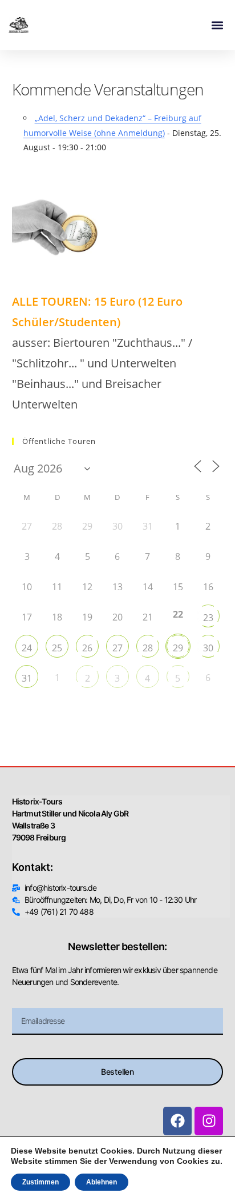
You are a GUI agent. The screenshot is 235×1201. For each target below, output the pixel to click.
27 (117, 648)
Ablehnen (101, 1182)
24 (27, 648)
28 (148, 648)
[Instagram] (209, 1121)
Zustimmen (40, 1182)
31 (27, 678)
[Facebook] (177, 1121)
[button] (217, 25)
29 (178, 648)
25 (57, 648)
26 (87, 648)
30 (208, 648)
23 (208, 617)
